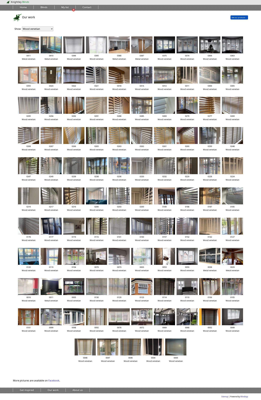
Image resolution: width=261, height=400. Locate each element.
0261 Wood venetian (164, 148)
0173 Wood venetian (74, 238)
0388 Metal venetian (119, 57)
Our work (53, 390)
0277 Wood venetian (210, 118)
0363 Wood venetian (232, 57)
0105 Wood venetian (232, 299)
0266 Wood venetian (74, 148)
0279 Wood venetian (187, 118)
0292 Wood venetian (74, 118)
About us (77, 390)
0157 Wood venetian (164, 238)
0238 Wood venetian (96, 178)
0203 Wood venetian (119, 208)
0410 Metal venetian (51, 57)
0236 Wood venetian (119, 178)
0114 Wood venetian (164, 299)
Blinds (43, 7)
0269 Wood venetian (232, 118)
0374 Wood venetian (187, 57)
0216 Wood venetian (74, 208)
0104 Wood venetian (74, 269)
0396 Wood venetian (74, 57)
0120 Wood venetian (28, 269)
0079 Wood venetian (96, 269)
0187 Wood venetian (210, 208)
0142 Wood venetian (210, 238)
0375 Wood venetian (164, 57)
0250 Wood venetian (210, 148)
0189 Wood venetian (164, 208)
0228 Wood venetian (210, 178)
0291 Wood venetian (96, 118)
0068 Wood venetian (187, 329)
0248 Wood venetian (232, 148)
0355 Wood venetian (28, 87)
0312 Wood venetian (164, 87)
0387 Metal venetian (142, 57)
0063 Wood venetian (142, 269)
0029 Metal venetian (232, 269)
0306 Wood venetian (210, 87)
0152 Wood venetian (187, 238)
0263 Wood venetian (119, 148)
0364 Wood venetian (210, 57)
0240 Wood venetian (51, 178)
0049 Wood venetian (232, 329)
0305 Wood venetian (232, 87)
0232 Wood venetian (164, 178)
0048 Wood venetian (85, 359)
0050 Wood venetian (187, 269)
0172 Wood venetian (96, 238)
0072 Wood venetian (142, 329)
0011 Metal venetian (51, 299)
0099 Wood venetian (51, 329)
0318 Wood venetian (119, 87)
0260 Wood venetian (187, 148)
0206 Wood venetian (96, 208)
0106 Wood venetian (210, 299)
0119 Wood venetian (51, 269)
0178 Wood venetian (28, 238)
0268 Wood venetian (28, 148)
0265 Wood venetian (96, 148)
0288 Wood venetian (119, 118)
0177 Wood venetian (51, 238)
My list (65, 7)
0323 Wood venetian (51, 87)
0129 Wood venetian (119, 299)
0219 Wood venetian (28, 208)
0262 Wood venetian (142, 148)
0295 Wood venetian (28, 118)
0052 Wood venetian (210, 329)
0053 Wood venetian (164, 269)
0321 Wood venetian (96, 87)
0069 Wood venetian (164, 329)
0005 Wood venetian (74, 299)
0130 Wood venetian (96, 299)
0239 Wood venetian (74, 178)
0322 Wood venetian (74, 87)
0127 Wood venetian (232, 238)
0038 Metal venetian (210, 269)
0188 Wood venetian (187, 208)
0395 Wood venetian (96, 57)
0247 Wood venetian (28, 178)
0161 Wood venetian (119, 238)
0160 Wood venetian (142, 238)
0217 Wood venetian (51, 208)
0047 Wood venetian (108, 359)
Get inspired (27, 390)
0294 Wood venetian (51, 118)
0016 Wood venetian (28, 299)
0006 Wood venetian (176, 359)
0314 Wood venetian (142, 87)
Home (23, 7)
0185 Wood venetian (232, 208)
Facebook (53, 380)
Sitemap (224, 396)
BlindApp (244, 396)
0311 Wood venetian (187, 87)
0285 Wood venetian (142, 118)
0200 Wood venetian (142, 208)
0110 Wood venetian (187, 299)
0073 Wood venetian (119, 269)
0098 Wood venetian (74, 329)
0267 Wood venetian (51, 148)
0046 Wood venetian (130, 359)
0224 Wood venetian (232, 178)
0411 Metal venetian (28, 57)
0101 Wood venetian (28, 329)
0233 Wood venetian (142, 178)
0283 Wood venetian (164, 118)
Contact (86, 7)
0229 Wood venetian (187, 178)
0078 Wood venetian (119, 329)
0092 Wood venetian (96, 329)
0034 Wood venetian (153, 359)
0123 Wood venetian (142, 299)
